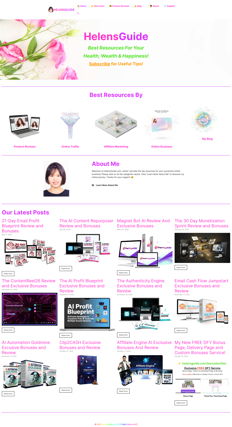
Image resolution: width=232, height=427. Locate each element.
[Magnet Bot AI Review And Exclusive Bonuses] (145, 266)
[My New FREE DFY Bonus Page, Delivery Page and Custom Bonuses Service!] (202, 397)
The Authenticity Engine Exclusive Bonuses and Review (140, 285)
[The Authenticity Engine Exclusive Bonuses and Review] (145, 329)
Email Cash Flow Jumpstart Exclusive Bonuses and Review (201, 285)
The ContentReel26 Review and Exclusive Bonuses (28, 283)
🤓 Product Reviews (119, 6)
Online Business (161, 146)
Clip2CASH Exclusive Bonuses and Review (80, 345)
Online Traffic (70, 146)
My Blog (207, 138)
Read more (8, 274)
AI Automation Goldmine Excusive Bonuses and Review (26, 347)
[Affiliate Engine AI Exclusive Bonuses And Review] (145, 385)
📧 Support (169, 6)
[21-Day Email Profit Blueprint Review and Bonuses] (29, 267)
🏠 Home (81, 6)
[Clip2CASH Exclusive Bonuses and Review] (87, 384)
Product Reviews (25, 146)
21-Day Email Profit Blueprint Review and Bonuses (22, 225)
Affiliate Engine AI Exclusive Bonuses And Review (144, 345)
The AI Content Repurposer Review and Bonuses (86, 223)
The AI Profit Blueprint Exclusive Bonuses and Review (82, 285)
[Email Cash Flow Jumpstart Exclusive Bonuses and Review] (202, 324)
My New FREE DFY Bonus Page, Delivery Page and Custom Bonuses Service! (200, 347)
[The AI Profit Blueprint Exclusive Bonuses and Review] (87, 329)
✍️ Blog (138, 6)
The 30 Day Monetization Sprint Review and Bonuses (201, 223)
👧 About (154, 6)
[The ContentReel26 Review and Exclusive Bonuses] (29, 324)
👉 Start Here (97, 6)
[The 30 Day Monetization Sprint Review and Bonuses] (202, 261)
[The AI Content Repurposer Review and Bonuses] (87, 262)
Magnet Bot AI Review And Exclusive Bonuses (143, 223)
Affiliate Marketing (116, 146)
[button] (78, 13)
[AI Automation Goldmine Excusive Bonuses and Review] (29, 387)
